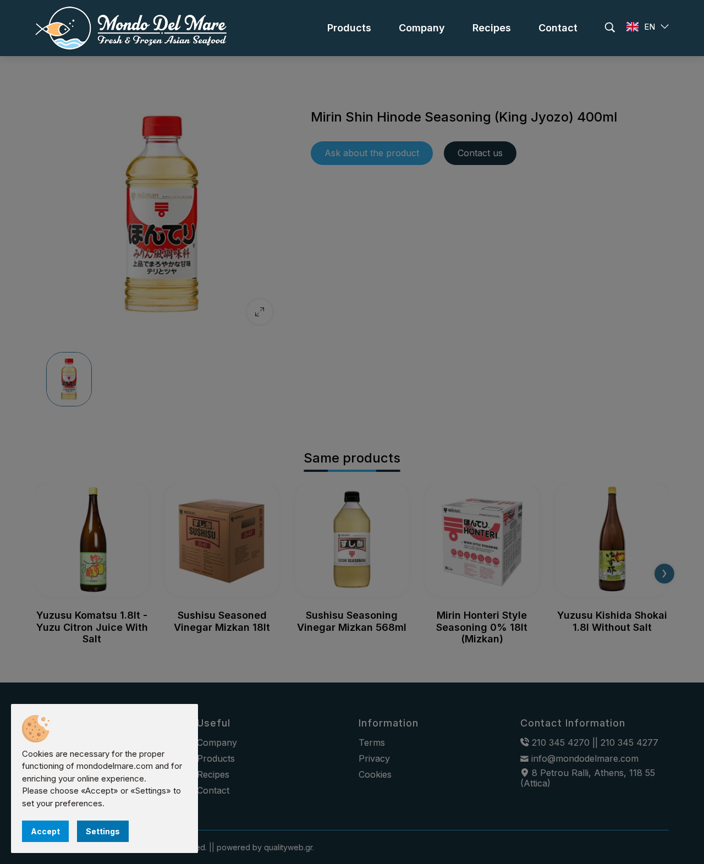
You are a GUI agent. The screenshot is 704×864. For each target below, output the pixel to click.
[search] (609, 27)
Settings (103, 831)
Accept (45, 831)
